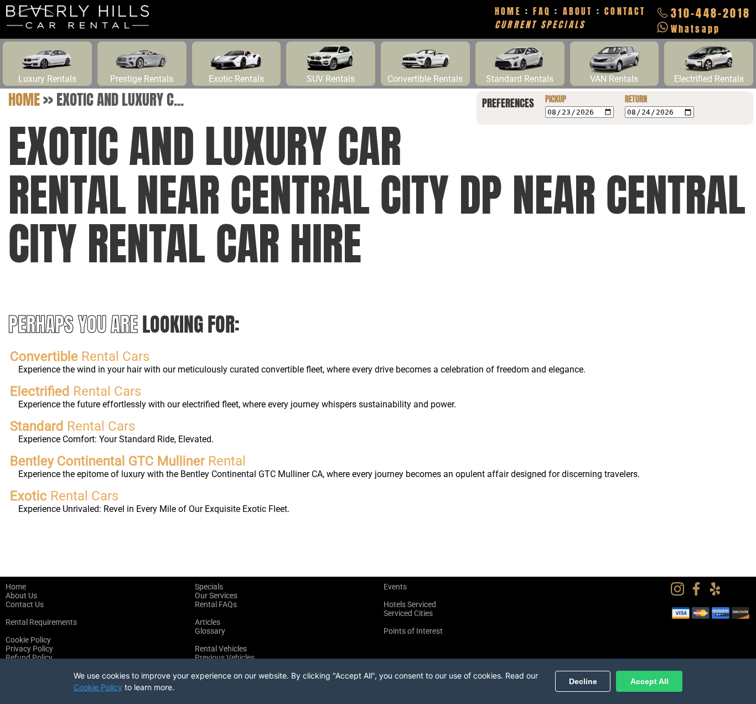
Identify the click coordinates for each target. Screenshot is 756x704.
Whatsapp (696, 28)
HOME (508, 11)
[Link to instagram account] (680, 592)
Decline (583, 681)
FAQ (542, 11)
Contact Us (25, 604)
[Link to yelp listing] (717, 592)
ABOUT (578, 11)
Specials (209, 586)
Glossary (210, 631)
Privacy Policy (29, 648)
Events (395, 586)
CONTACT (624, 11)
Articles (207, 622)
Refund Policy (29, 657)
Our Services (216, 595)
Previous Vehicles (225, 657)
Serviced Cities (408, 613)
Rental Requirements (41, 622)
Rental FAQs (216, 604)
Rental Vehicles (221, 648)
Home (24, 99)
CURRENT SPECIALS (540, 24)
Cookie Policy (28, 639)
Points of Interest (413, 631)
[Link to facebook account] (699, 592)
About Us (21, 595)
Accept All (649, 681)
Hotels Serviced (410, 604)
